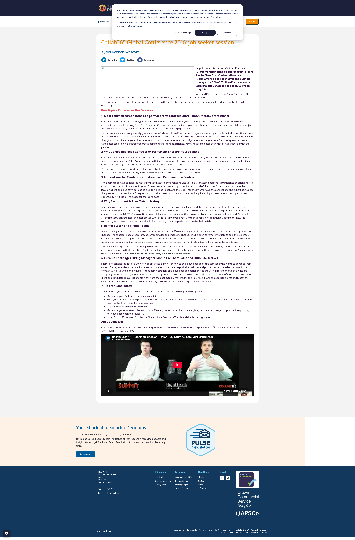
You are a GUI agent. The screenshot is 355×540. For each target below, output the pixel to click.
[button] (109, 59)
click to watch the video (212, 102)
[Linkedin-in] (222, 478)
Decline (227, 32)
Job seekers (104, 21)
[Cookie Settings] (6, 533)
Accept (205, 32)
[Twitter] (228, 478)
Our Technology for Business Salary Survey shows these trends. (156, 253)
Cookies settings (183, 32)
